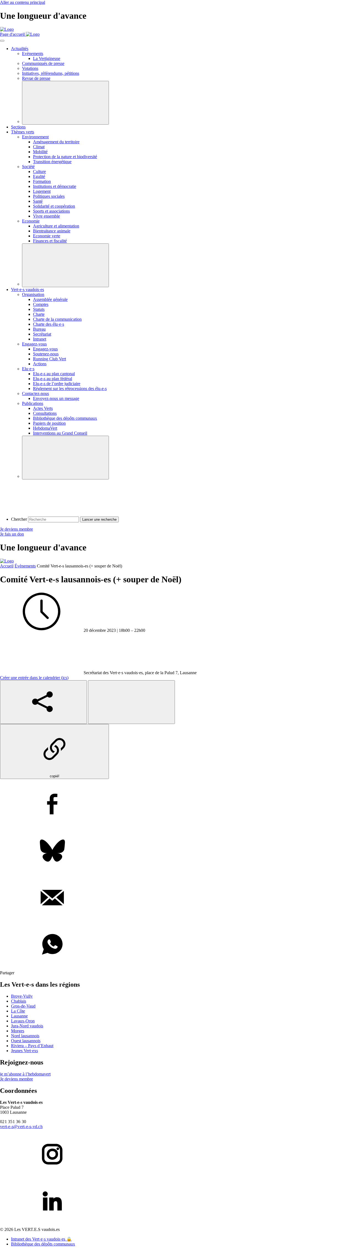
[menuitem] (28, 368)
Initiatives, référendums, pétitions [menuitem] (50, 73)
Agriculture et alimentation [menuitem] (56, 226)
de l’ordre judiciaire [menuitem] (56, 383)
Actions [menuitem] (39, 363)
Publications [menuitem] (32, 403)
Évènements (25, 566)
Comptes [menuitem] (40, 304)
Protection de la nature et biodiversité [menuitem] (65, 156)
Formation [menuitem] (42, 181)
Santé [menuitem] (38, 201)
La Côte (18, 1011)
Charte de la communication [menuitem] (57, 319)
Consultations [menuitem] (45, 413)
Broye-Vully (22, 996)
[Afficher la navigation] (2, 41)
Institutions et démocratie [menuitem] (54, 186)
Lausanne (19, 1016)
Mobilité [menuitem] (40, 151)
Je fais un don (12, 534)
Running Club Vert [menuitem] (49, 358)
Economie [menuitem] (31, 221)
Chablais (18, 1001)
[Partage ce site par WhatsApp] (176, 945)
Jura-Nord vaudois (27, 1026)
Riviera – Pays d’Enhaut (32, 1045)
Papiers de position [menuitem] (49, 423)
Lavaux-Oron (23, 1021)
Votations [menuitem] (30, 68)
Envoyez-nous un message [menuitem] (56, 398)
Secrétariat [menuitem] (42, 334)
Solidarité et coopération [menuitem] (54, 206)
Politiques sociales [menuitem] (49, 196)
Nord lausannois (25, 1035)
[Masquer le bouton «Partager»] (131, 702)
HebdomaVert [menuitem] (45, 428)
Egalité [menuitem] (39, 176)
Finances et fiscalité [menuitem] (50, 240)
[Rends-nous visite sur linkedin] (176, 1201)
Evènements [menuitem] (32, 53)
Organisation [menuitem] (33, 294)
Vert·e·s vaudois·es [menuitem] (27, 289)
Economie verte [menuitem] (46, 236)
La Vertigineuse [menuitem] (46, 58)
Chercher (19, 519)
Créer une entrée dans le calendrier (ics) (34, 677)
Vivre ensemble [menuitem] (46, 216)
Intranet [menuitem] (39, 339)
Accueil (6, 566)
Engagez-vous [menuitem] (34, 344)
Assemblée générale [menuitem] (50, 299)
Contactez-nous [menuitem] (35, 393)
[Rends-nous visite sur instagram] (176, 1155)
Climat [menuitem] (39, 146)
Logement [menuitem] (42, 191)
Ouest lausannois (25, 1040)
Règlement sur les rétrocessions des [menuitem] (70, 388)
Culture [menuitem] (39, 171)
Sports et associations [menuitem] (51, 211)
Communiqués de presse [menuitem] (43, 63)
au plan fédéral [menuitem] (52, 378)
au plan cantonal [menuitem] (54, 373)
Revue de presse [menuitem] (36, 78)
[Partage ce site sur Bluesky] (176, 851)
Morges (17, 1030)
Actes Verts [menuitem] (43, 408)
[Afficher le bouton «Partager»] (43, 702)
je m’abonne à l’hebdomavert (25, 1074)
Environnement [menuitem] (35, 137)
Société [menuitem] (28, 166)
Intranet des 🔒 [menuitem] (41, 1239)
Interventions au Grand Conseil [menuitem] (60, 433)
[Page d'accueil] (7, 29)
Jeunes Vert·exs (24, 1050)
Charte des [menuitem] (48, 324)
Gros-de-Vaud (23, 1006)
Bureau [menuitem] (39, 329)
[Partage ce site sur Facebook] (176, 804)
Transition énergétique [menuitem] (52, 161)
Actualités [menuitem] (19, 48)
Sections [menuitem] (18, 127)
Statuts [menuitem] (39, 309)
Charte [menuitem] (39, 314)
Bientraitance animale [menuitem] (51, 231)
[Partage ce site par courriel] (176, 898)
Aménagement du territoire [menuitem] (56, 141)
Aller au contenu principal (22, 2)
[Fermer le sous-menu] (65, 103)
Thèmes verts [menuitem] (22, 132)
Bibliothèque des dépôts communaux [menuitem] (65, 418)
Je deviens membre (16, 529)
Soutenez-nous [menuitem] (46, 354)
